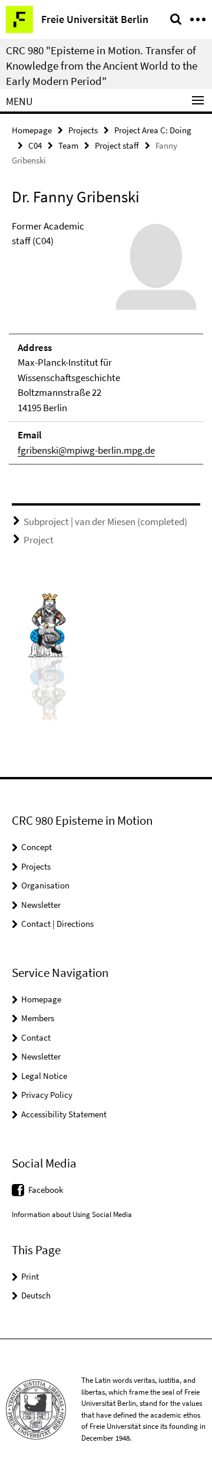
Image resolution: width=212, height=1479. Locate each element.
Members (37, 1018)
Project (39, 539)
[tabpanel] (106, 342)
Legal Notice (44, 1075)
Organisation (45, 885)
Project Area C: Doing (152, 130)
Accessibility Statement (64, 1114)
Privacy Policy (46, 1094)
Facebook (45, 1189)
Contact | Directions (57, 923)
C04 (35, 145)
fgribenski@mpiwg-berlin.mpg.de (86, 450)
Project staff (117, 145)
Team (68, 145)
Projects (83, 130)
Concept (36, 846)
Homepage (32, 130)
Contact (36, 1037)
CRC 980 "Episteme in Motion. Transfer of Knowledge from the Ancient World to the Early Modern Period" (101, 65)
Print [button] (30, 1276)
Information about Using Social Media (72, 1214)
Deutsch (36, 1295)
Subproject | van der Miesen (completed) (105, 521)
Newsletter (41, 904)
